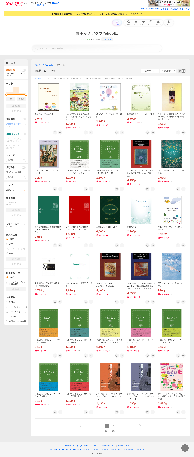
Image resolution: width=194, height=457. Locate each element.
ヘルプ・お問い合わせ (125, 450)
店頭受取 (10, 167)
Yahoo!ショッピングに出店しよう (169, 9)
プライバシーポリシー (56, 450)
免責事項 (105, 450)
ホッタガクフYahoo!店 (44, 65)
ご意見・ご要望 (140, 450)
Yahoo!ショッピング (73, 446)
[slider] (6, 95)
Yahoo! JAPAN (147, 9)
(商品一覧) (41, 70)
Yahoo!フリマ (123, 446)
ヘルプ (187, 9)
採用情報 (113, 450)
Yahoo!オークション (106, 446)
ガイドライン (95, 450)
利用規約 (86, 450)
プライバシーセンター (73, 450)
